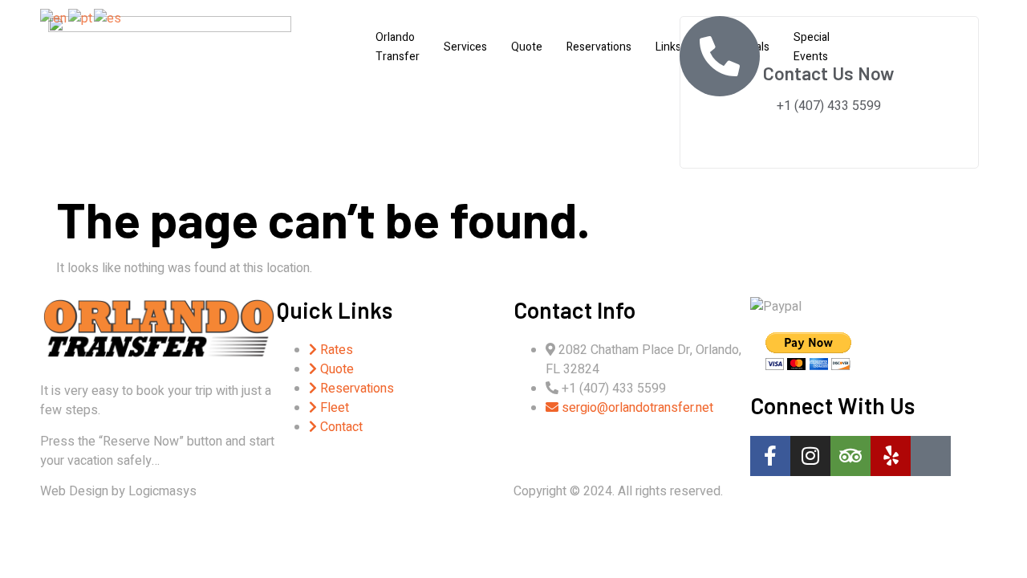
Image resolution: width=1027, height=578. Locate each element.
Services (465, 47)
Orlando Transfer (397, 47)
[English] (54, 17)
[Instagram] (810, 456)
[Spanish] (108, 17)
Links (668, 47)
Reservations (598, 47)
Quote (526, 47)
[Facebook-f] (770, 456)
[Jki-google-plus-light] (931, 456)
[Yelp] (891, 456)
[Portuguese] (81, 17)
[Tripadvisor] (850, 456)
